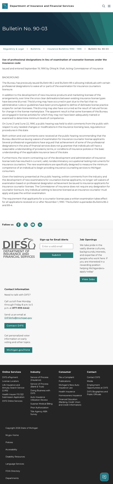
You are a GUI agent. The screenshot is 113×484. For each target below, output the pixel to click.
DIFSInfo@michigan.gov (18, 318)
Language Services (15, 464)
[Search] (103, 6)
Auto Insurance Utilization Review (39, 398)
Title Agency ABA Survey (38, 412)
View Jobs (88, 279)
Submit (56, 255)
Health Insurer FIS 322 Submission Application (13, 395)
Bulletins (36, 49)
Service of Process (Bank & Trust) (39, 385)
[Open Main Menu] (109, 6)
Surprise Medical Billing (41, 404)
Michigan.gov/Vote (18, 350)
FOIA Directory (13, 471)
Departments (12, 478)
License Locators (10, 381)
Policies (9, 442)
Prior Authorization (39, 407)
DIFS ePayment (10, 377)
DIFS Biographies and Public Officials (97, 393)
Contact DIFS (15, 325)
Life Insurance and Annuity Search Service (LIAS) (13, 388)
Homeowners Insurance (70, 395)
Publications (64, 381)
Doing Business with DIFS (40, 392)
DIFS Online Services (12, 401)
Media (90, 381)
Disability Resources (15, 456)
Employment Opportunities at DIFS (97, 386)
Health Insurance (67, 391)
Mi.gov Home (12, 435)
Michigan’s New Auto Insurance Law (69, 386)
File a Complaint (66, 377)
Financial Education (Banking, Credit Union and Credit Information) (70, 402)
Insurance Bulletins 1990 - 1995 (64, 49)
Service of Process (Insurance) (39, 378)
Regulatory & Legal (13, 49)
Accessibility (11, 449)
